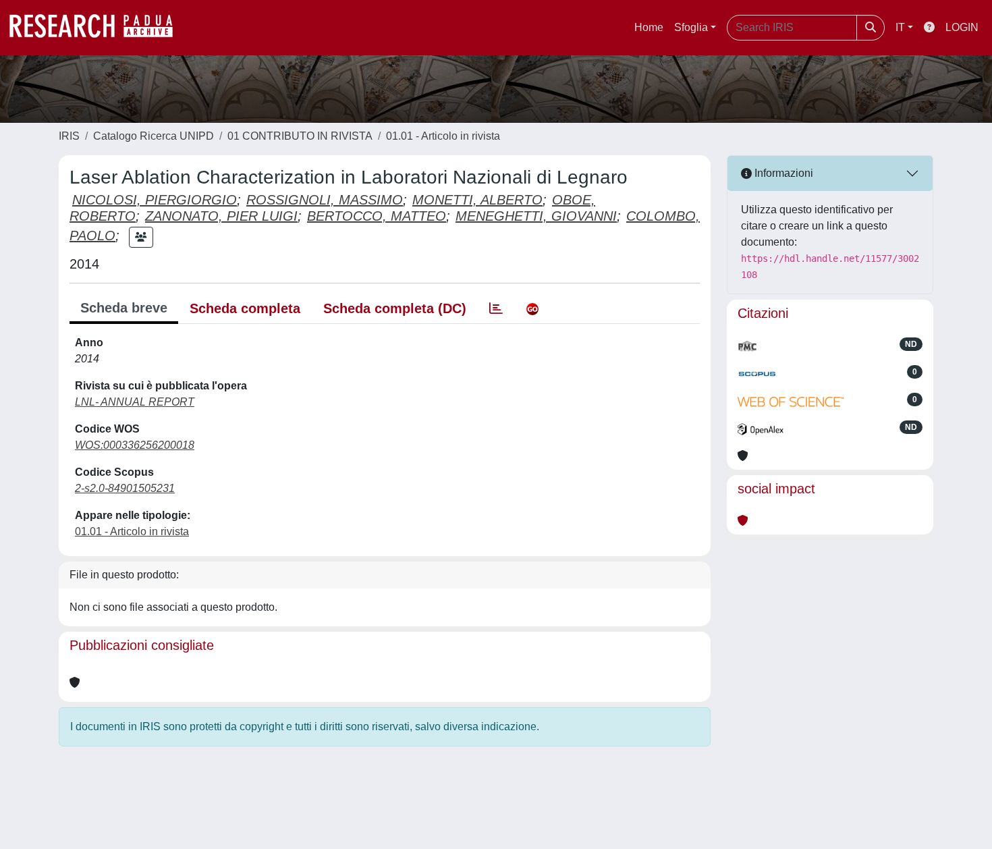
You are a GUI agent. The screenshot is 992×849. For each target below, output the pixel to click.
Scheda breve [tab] (123, 307)
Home (648, 27)
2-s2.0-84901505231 (125, 488)
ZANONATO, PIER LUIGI (221, 216)
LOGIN (962, 27)
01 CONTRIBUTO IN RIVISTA (300, 136)
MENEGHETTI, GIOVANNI (536, 216)
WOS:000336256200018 (134, 445)
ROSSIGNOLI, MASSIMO (324, 199)
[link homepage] (98, 27)
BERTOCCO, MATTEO (376, 216)
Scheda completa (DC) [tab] (394, 308)
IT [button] (900, 27)
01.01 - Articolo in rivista (443, 136)
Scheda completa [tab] (245, 308)
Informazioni (782, 173)
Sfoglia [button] (691, 27)
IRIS (69, 136)
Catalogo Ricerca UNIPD (153, 136)
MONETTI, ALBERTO (477, 199)
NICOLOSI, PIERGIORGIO (154, 199)
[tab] (496, 308)
